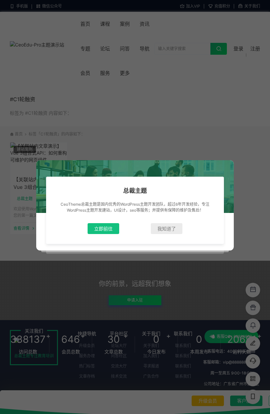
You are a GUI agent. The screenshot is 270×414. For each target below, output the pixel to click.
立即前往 (103, 228)
